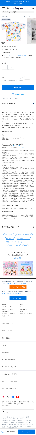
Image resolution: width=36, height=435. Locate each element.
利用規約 (20, 420)
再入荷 (21, 311)
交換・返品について (7, 338)
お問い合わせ (6, 352)
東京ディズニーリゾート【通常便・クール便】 (16, 55)
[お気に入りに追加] (2, 431)
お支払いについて (7, 330)
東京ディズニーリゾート (19, 145)
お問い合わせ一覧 (6, 418)
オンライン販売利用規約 (9, 402)
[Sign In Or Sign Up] (8, 8)
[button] (1, 268)
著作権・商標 (27, 420)
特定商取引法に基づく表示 (26, 402)
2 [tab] (19, 4)
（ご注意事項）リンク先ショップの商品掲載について (15, 422)
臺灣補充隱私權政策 (12, 428)
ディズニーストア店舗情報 (9, 374)
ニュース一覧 (5, 417)
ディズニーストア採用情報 (9, 381)
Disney (21, 304)
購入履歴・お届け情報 (8, 359)
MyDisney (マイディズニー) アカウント (13, 403)
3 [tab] (20, 4)
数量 (3, 77)
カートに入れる (27, 432)
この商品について (7, 131)
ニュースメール (6, 405)
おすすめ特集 (5, 311)
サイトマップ (5, 316)
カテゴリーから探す (7, 307)
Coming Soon (23, 309)
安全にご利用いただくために (10, 205)
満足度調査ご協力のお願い (9, 388)
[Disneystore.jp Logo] (18, 8)
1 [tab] (17, 4)
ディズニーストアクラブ (9, 367)
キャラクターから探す (7, 309)
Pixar (21, 307)
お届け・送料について (8, 323)
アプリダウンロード (18, 298)
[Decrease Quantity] (21, 78)
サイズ (4, 63)
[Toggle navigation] (3, 8)
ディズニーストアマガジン (8, 313)
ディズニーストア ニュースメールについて (15, 283)
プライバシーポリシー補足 (8, 420)
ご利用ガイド (6, 345)
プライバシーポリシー (18, 418)
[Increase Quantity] (33, 78)
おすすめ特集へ (18, 258)
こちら (22, 147)
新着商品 (4, 304)
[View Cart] (33, 9)
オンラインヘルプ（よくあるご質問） (20, 417)
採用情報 (4, 424)
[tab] (18, 103)
